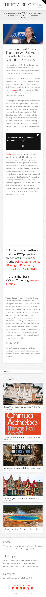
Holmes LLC (28, 593)
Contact (28, 585)
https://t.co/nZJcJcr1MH (21, 269)
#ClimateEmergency (27, 261)
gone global (12, 90)
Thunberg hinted (12, 154)
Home (16, 585)
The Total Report (19, 4)
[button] (40, 4)
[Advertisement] (23, 221)
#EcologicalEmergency (20, 265)
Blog (22, 585)
